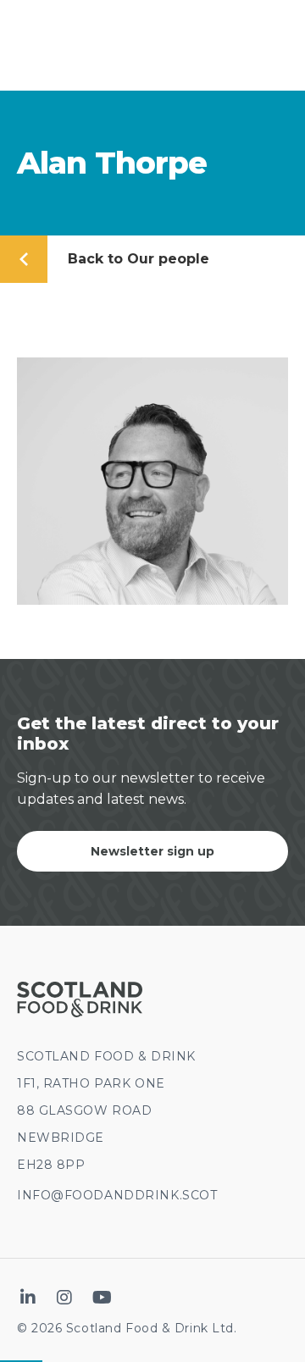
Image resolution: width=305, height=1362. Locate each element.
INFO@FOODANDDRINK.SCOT (117, 1195)
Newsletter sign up (152, 851)
